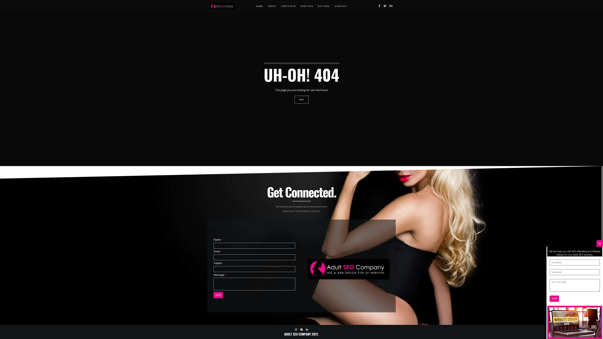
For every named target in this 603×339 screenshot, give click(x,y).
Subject (218, 263)
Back (301, 99)
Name (218, 239)
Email (218, 251)
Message (220, 275)
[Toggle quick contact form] (599, 243)
